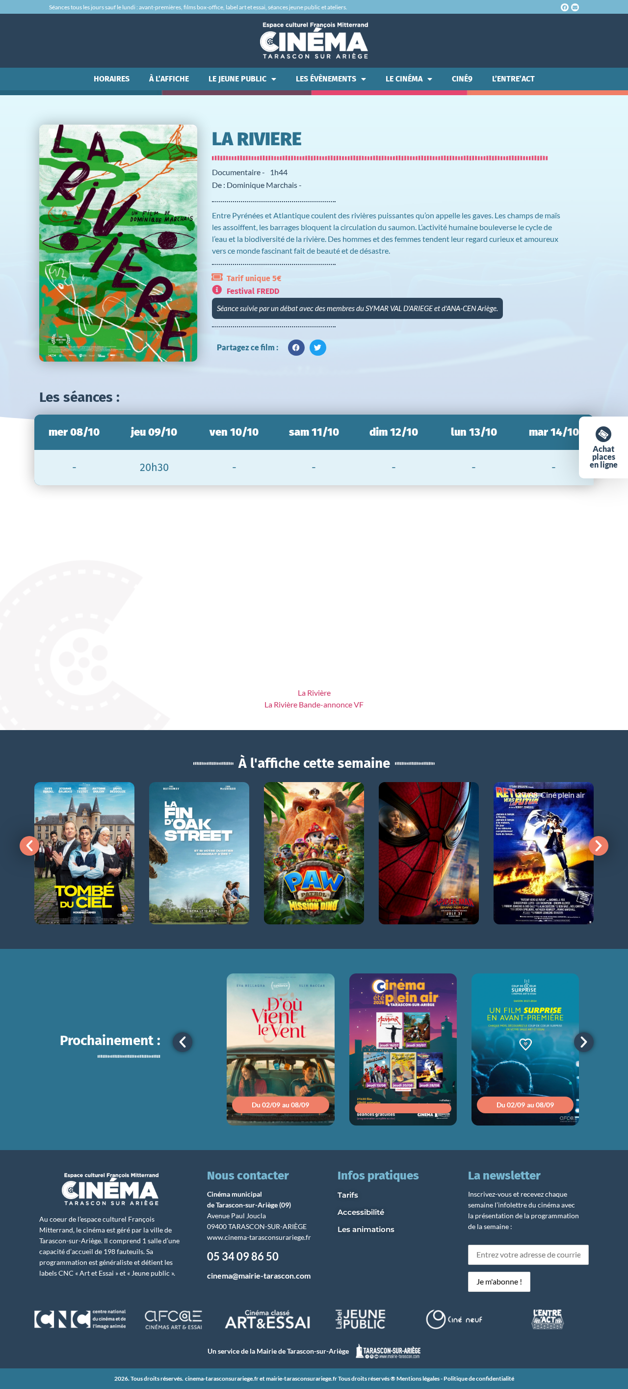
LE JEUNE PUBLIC (237, 78)
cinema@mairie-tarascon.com (259, 1275)
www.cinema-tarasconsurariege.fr (259, 1237)
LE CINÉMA (404, 78)
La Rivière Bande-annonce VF (314, 704)
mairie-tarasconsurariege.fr (301, 1378)
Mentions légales (418, 1378)
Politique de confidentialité (479, 1378)
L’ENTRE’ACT (513, 78)
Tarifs (348, 1195)
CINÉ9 (462, 78)
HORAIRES (112, 78)
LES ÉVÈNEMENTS (326, 78)
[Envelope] (575, 7)
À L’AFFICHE (169, 78)
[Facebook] (565, 7)
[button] (296, 348)
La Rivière (314, 692)
